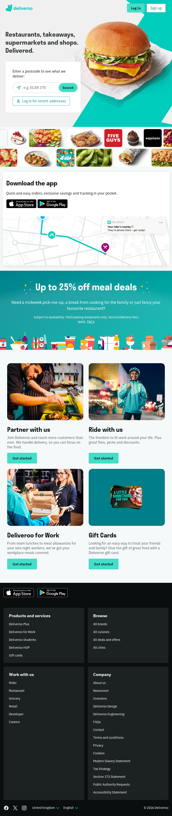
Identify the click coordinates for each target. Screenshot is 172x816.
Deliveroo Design (105, 706)
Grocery (14, 698)
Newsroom (101, 691)
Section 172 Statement (109, 777)
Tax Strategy (101, 769)
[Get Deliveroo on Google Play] (52, 201)
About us (99, 683)
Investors (100, 698)
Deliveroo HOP (19, 648)
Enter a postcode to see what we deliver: (39, 73)
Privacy (98, 745)
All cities (99, 648)
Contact (98, 730)
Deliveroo (18, 8)
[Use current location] (18, 87)
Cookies (99, 753)
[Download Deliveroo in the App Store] (21, 201)
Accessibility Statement (110, 792)
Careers (14, 722)
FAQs (97, 722)
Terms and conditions (108, 738)
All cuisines (101, 632)
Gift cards (16, 655)
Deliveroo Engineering (108, 714)
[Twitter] (15, 808)
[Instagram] (24, 808)
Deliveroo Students (22, 640)
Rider (13, 683)
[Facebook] (6, 808)
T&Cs (91, 322)
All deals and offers (106, 640)
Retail (13, 706)
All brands (100, 624)
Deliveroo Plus (19, 624)
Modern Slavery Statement (111, 761)
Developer (16, 714)
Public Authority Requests (111, 784)
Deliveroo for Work (22, 632)
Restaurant (16, 691)
